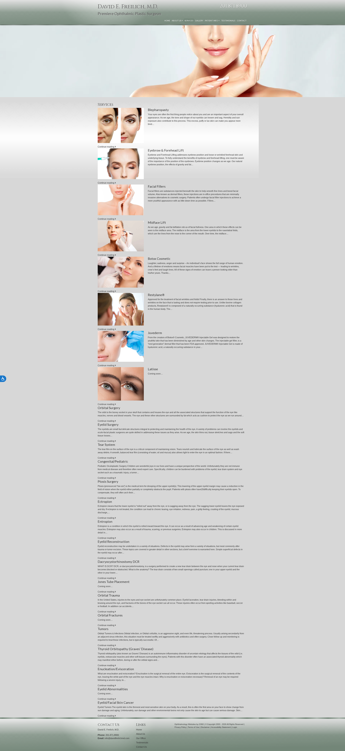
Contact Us (141, 747)
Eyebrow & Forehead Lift (166, 150)
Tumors (103, 629)
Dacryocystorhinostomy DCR (118, 562)
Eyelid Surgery (108, 424)
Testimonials (228, 20)
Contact (241, 20)
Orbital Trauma (109, 595)
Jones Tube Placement (114, 582)
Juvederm (155, 333)
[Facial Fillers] (121, 200)
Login (234, 727)
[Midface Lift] (121, 236)
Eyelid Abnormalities (113, 689)
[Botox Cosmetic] (121, 272)
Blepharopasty (158, 110)
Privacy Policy (180, 727)
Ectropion (105, 501)
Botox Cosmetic (159, 258)
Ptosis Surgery (108, 481)
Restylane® (156, 295)
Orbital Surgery (109, 408)
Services (188, 20)
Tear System (106, 444)
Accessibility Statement (221, 727)
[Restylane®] (121, 309)
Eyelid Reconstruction (113, 541)
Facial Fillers (156, 186)
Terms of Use (193, 727)
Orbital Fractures (110, 615)
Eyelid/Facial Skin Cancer (116, 702)
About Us (176, 20)
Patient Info (211, 20)
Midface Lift (157, 222)
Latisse (153, 369)
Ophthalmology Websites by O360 (189, 724)
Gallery (199, 20)
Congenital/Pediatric (113, 461)
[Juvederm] (121, 346)
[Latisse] (121, 384)
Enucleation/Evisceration (116, 669)
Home (167, 20)
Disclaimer (205, 727)
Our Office (141, 738)
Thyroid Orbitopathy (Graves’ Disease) (125, 649)
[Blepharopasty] (121, 125)
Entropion (105, 521)
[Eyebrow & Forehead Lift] (121, 163)
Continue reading (106, 147)
